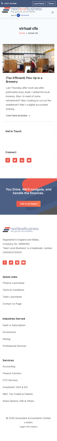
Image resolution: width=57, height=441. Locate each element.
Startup (7, 339)
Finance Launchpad (13, 283)
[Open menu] (52, 12)
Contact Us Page (12, 303)
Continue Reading (18, 116)
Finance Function (12, 373)
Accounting (9, 366)
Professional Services (14, 346)
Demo (51, 3)
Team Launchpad (12, 296)
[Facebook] (5, 262)
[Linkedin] (17, 262)
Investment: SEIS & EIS (15, 387)
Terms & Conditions (13, 290)
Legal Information (29, 426)
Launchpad (39, 3)
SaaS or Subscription (14, 325)
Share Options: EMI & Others (18, 401)
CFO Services (10, 380)
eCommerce (9, 332)
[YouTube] (23, 262)
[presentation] (28, 58)
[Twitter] (11, 262)
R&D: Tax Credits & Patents (18, 394)
